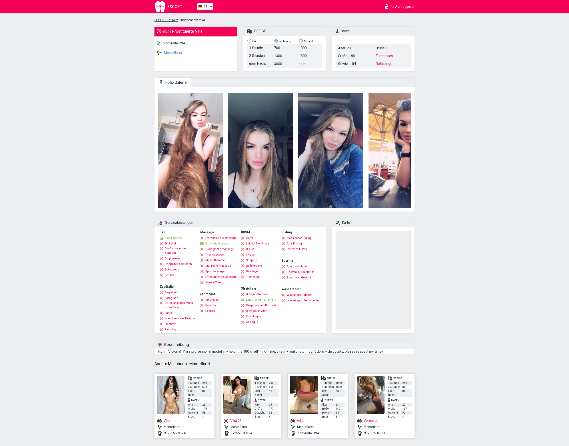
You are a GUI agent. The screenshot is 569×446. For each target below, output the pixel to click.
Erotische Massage (217, 243)
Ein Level (170, 243)
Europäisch (384, 56)
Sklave (250, 254)
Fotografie (171, 298)
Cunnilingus (253, 316)
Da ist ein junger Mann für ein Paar (179, 305)
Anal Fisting (294, 243)
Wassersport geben (299, 294)
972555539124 (174, 433)
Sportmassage (214, 271)
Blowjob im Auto (256, 310)
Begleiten (171, 292)
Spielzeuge (172, 269)
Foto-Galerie (175, 82)
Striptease (211, 299)
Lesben (210, 310)
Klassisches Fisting (299, 238)
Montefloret (172, 53)
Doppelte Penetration (178, 264)
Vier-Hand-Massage (218, 265)
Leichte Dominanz (257, 243)
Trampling (252, 276)
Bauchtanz (212, 305)
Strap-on (251, 260)
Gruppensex (172, 258)
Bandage (252, 271)
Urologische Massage (219, 249)
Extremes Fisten (297, 249)
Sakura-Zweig (214, 282)
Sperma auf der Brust (300, 272)
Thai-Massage (214, 254)
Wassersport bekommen (303, 300)
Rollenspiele (254, 265)
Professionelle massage (220, 238)
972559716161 (374, 433)
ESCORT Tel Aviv (166, 20)
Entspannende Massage (220, 276)
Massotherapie (215, 260)
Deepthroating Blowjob (261, 305)
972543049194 (174, 43)
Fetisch (169, 275)
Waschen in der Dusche (180, 318)
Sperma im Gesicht (299, 277)
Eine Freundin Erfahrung (261, 299)
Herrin (250, 238)
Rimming (170, 329)
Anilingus (252, 322)
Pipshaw (170, 324)
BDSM (250, 249)
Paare (168, 312)
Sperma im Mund (298, 266)
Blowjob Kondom (257, 294)
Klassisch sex (173, 238)
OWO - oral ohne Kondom (175, 250)
